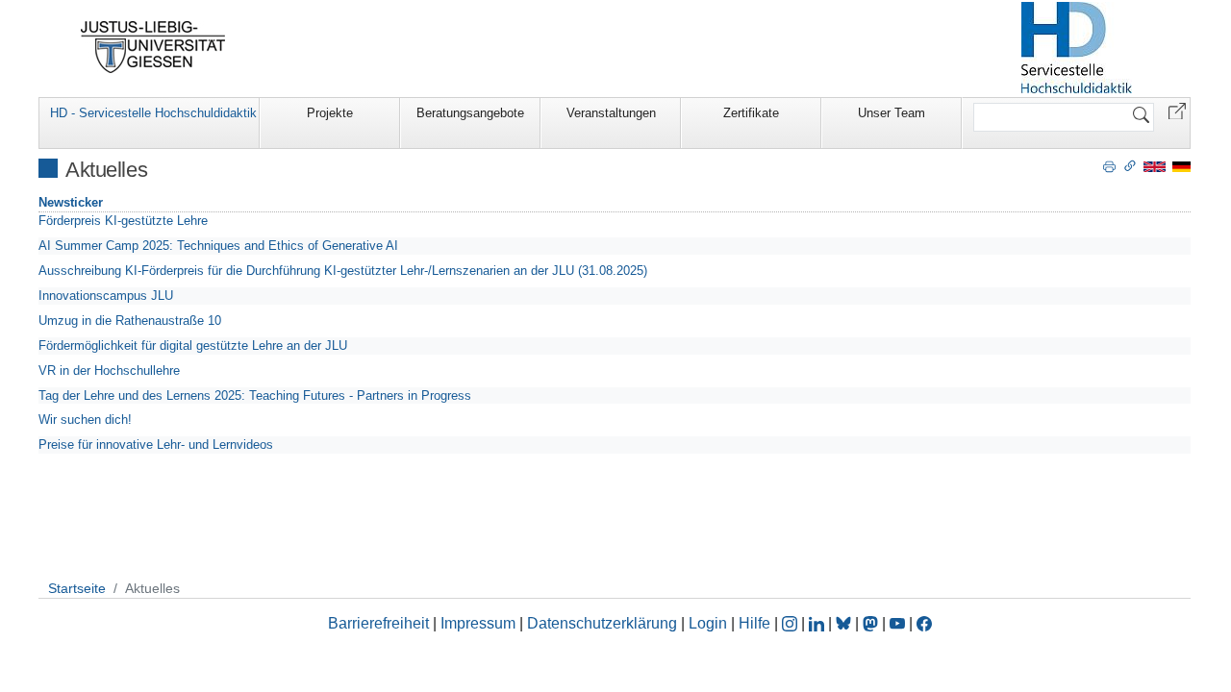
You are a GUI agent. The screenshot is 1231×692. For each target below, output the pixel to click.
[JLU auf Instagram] (791, 623)
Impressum (477, 623)
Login (710, 623)
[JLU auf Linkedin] (818, 623)
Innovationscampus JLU (105, 295)
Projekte (330, 113)
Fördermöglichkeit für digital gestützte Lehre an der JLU (192, 345)
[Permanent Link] (1130, 165)
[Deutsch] (1181, 166)
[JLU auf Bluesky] (845, 623)
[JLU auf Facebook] (924, 623)
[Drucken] (1109, 165)
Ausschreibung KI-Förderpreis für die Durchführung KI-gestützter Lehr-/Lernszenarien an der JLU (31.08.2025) (342, 270)
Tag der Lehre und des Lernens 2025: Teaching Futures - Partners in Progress (254, 395)
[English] (1154, 166)
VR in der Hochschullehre (109, 370)
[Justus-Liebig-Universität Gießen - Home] (153, 47)
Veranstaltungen (611, 113)
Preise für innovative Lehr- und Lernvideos (155, 444)
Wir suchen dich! (85, 419)
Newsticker (70, 202)
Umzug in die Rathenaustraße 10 (129, 320)
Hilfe (754, 623)
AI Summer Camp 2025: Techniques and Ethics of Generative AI (218, 245)
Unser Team (891, 113)
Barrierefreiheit (378, 623)
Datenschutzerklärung (602, 623)
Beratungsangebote (470, 113)
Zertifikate (751, 113)
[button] (1177, 110)
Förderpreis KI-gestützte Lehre (123, 220)
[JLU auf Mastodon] (872, 623)
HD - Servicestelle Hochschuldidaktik (153, 113)
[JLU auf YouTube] (897, 623)
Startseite (77, 588)
